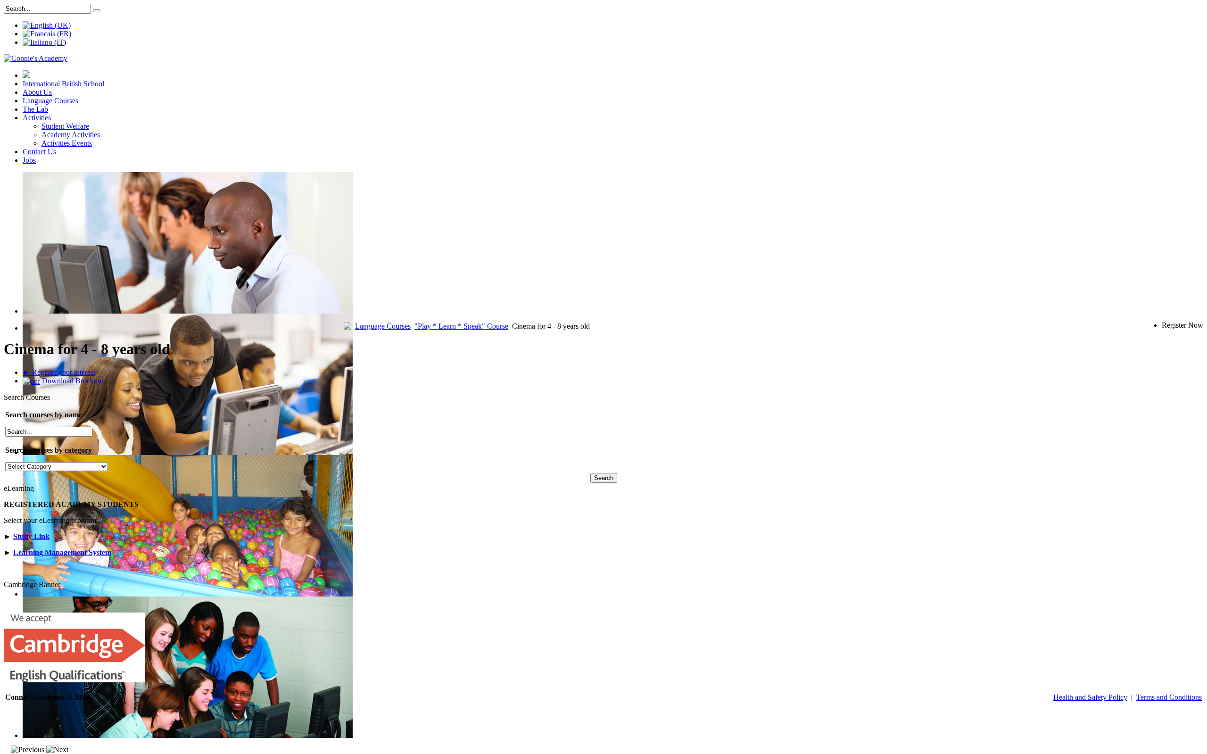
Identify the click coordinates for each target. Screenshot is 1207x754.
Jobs (29, 160)
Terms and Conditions (1169, 697)
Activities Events (66, 143)
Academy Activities (70, 135)
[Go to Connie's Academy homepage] (26, 75)
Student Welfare (65, 126)
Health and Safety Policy (1090, 697)
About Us (37, 92)
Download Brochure (71, 381)
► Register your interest (59, 372)
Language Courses (50, 101)
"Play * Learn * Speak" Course (461, 326)
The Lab (35, 109)
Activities (37, 118)
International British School (63, 84)
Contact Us (39, 152)
